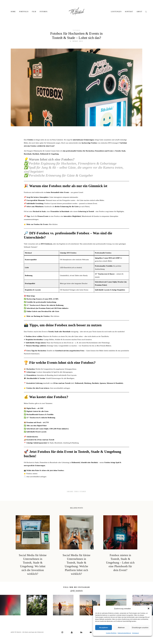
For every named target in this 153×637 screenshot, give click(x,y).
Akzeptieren (103, 627)
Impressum (135, 633)
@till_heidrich (76, 591)
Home (13, 11)
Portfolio (23, 11)
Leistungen (116, 11)
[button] (148, 608)
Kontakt (129, 11)
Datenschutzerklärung (124, 633)
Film (34, 11)
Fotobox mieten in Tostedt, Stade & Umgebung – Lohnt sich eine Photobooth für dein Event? (120, 545)
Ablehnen (121, 627)
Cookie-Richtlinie (111, 633)
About (139, 11)
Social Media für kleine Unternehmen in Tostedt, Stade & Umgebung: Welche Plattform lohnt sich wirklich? (76, 545)
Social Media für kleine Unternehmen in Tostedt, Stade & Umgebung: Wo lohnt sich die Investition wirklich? (33, 545)
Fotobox (43, 11)
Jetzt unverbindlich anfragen (60, 388)
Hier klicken (53, 224)
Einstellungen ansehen (140, 627)
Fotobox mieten (31, 473)
